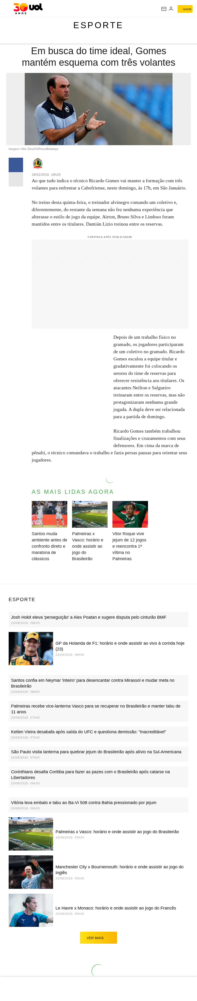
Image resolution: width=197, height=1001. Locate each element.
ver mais (95, 938)
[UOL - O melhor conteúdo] (28, 8)
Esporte (98, 25)
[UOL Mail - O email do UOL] (164, 9)
